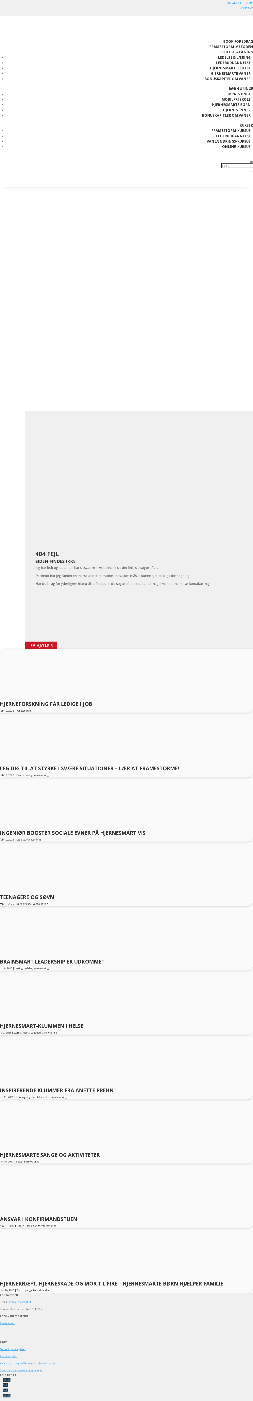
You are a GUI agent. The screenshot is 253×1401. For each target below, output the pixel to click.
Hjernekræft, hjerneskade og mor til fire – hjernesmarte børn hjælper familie (111, 1283)
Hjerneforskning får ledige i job (46, 703)
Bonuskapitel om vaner (227, 79)
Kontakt (246, 8)
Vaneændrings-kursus (229, 141)
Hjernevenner (237, 110)
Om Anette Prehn (240, 3)
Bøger (19, 1161)
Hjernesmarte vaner (231, 73)
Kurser (246, 125)
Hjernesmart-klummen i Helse (41, 1025)
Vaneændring (23, 710)
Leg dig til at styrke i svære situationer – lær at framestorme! (89, 768)
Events (20, 775)
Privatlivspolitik (8, 1356)
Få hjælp (40, 645)
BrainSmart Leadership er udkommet (52, 961)
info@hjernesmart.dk (19, 1302)
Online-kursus (236, 146)
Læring (28, 775)
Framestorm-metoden (231, 46)
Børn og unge (24, 904)
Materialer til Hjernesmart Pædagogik (21, 1370)
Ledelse (20, 839)
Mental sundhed (32, 1032)
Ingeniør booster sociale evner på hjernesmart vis (72, 832)
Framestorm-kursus (231, 130)
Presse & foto (7, 1323)
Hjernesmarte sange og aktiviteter (50, 1154)
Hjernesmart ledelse (230, 68)
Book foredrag (238, 41)
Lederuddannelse (233, 63)
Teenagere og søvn (27, 897)
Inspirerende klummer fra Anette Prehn (57, 1090)
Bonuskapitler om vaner (226, 115)
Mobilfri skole (236, 99)
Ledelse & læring (236, 52)
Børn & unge (241, 88)
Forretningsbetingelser (12, 1349)
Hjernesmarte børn (231, 104)
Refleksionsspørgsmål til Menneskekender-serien (27, 1363)
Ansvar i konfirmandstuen (38, 1219)
